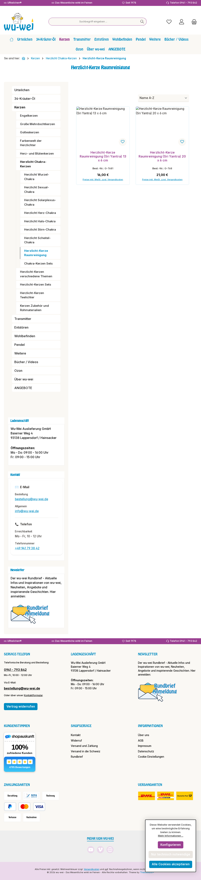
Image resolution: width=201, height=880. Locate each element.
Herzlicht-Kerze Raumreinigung (36, 253)
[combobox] (93, 22)
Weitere (20, 353)
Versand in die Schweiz (85, 751)
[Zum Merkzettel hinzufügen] (123, 142)
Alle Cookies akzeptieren (171, 864)
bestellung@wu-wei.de (31, 499)
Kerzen (19, 107)
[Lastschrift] (31, 795)
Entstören (21, 327)
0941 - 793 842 (15, 670)
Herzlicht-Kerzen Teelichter (32, 295)
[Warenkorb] (193, 22)
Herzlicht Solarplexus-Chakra (40, 202)
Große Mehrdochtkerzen (37, 124)
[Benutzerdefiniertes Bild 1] (32, 616)
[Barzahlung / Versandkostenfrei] (12, 795)
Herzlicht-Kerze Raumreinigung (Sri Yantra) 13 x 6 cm (103, 156)
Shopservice (81, 726)
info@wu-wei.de (27, 511)
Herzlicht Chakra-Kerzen (33, 164)
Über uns (143, 735)
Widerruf (76, 740)
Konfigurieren (170, 845)
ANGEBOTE (23, 388)
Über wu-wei (23, 379)
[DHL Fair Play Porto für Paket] (146, 795)
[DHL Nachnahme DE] (184, 795)
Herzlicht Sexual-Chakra (36, 189)
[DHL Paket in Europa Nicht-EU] (165, 795)
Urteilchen (21, 90)
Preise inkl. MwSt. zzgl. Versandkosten (103, 179)
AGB (140, 740)
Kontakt (75, 735)
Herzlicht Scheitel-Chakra (37, 240)
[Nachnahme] (31, 817)
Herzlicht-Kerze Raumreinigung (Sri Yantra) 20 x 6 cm (162, 156)
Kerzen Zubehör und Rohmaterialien (34, 308)
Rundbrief (77, 756)
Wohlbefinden (24, 336)
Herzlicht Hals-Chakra (40, 221)
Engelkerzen (29, 115)
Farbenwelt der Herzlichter (31, 143)
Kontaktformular (33, 695)
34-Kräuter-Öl (24, 99)
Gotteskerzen (29, 132)
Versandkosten (91, 869)
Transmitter (22, 319)
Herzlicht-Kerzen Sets (35, 284)
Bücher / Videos (26, 362)
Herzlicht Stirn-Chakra (40, 229)
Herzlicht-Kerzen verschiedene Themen (36, 274)
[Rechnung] (50, 795)
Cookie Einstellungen (151, 756)
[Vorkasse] (12, 817)
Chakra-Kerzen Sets (38, 263)
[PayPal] (10, 806)
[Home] (11, 39)
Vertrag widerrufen (20, 706)
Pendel (19, 345)
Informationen (150, 726)
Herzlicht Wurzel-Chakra (36, 177)
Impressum (144, 745)
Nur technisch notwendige (170, 854)
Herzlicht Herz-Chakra (40, 213)
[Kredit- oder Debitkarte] (31, 806)
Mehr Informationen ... (170, 835)
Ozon (18, 371)
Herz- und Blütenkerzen (37, 153)
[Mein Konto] (181, 22)
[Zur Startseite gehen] (18, 22)
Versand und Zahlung (84, 745)
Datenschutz (146, 751)
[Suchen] (142, 22)
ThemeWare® (147, 872)
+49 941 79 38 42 (27, 548)
